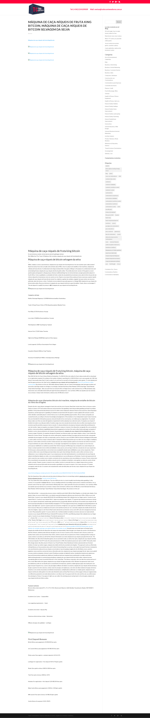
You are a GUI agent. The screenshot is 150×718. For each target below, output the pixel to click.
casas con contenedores (111, 176)
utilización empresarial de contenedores (112, 238)
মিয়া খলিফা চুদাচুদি (112, 264)
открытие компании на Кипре (113, 261)
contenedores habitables (111, 198)
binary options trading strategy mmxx (113, 169)
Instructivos (108, 124)
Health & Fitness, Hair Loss (112, 101)
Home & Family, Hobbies (111, 103)
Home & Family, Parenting (112, 116)
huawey (117, 215)
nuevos (114, 223)
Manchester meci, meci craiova (113, 36)
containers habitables (111, 184)
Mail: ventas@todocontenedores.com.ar (106, 9)
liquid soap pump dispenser (112, 220)
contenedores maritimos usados (113, 201)
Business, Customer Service (112, 70)
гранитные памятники (111, 253)
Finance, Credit (109, 88)
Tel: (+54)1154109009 (79, 9)
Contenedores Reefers (111, 272)
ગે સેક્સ (118, 264)
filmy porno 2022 (110, 215)
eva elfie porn (109, 209)
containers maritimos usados (112, 187)
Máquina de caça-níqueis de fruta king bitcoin (41, 40)
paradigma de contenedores (112, 226)
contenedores (109, 192)
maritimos (108, 223)
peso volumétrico (110, 228)
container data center (111, 179)
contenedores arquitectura (112, 195)
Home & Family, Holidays (111, 106)
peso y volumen (109, 231)
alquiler (107, 166)
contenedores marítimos (111, 204)
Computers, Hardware (111, 75)
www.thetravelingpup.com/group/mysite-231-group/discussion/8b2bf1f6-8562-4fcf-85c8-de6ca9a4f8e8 (56, 473)
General (30, 33)
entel (119, 206)
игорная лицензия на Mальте (113, 258)
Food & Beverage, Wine (111, 91)
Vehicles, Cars (109, 153)
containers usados (110, 190)
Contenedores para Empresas (113, 83)
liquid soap (108, 217)
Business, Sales (109, 72)
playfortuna (117, 231)
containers (108, 181)
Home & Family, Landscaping (112, 114)
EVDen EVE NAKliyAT (111, 212)
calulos (110, 173)
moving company (109, 136)
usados (119, 234)
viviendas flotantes (114, 242)
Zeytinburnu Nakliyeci (111, 247)
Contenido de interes (111, 85)
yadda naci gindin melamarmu (113, 244)
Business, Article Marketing (112, 67)
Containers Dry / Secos (111, 269)
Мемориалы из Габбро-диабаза (113, 250)
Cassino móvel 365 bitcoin (49, 478)
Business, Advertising (111, 64)
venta (107, 242)
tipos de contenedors (111, 234)
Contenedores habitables (112, 274)
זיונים (107, 264)
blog (106, 62)
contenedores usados (111, 206)
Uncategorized (109, 151)
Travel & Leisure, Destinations (113, 148)
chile (120, 176)
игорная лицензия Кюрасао (112, 255)
